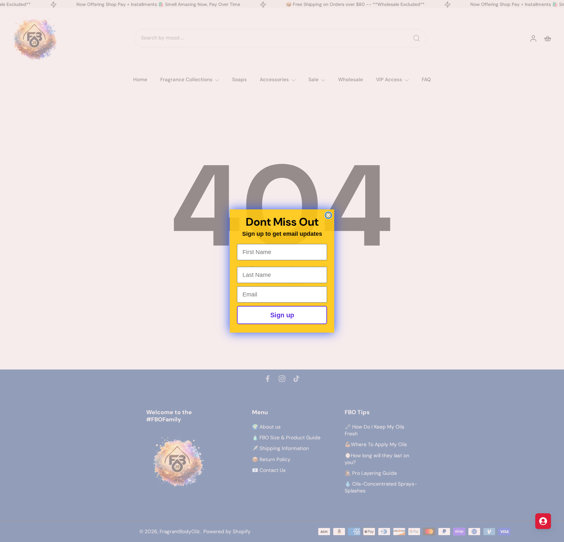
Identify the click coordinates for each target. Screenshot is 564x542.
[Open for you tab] (543, 521)
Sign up (282, 315)
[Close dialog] (328, 215)
